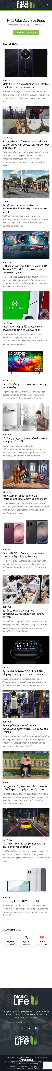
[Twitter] (22, 1028)
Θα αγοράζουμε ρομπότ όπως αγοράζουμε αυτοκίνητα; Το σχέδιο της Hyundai (25, 728)
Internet (7, 783)
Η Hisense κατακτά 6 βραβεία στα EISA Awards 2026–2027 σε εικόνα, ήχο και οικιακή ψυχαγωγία (25, 269)
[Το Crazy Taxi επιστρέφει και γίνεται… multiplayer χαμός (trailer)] (26, 822)
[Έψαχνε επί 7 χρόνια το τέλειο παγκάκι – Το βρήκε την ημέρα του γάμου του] (26, 765)
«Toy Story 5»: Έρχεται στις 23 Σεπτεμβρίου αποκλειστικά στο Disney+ (26, 497)
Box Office (7, 138)
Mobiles (6, 80)
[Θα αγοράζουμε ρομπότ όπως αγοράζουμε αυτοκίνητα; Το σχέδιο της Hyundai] (26, 704)
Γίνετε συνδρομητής (42, 937)
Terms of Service (28, 1064)
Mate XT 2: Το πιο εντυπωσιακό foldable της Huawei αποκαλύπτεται (26, 85)
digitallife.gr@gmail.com (36, 1022)
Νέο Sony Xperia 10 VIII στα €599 (21, 901)
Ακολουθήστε (26, 936)
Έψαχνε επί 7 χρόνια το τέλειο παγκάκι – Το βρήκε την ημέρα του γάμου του (25, 788)
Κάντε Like (10, 936)
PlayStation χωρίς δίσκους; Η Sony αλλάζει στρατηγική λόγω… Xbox (22, 328)
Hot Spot (7, 262)
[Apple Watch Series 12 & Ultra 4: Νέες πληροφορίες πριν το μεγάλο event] (26, 650)
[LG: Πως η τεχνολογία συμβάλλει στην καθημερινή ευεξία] (26, 417)
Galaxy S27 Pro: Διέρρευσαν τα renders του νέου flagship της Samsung (25, 555)
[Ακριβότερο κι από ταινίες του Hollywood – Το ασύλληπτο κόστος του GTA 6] (26, 184)
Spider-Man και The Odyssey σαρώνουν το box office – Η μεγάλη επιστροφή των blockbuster (26, 144)
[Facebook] (16, 1028)
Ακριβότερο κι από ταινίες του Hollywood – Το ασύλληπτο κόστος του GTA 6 (25, 208)
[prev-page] (4, 921)
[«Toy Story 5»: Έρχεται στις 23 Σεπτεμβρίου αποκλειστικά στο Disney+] (26, 474)
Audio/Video (8, 380)
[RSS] (36, 1028)
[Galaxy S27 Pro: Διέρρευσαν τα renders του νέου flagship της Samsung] (26, 532)
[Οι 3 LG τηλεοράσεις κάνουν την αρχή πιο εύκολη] (26, 363)
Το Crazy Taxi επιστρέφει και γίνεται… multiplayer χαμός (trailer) (24, 845)
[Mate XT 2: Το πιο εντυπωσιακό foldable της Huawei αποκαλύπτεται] (26, 63)
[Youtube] (29, 1028)
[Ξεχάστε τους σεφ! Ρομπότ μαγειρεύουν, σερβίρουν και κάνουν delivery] (26, 589)
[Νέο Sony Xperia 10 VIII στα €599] (26, 880)
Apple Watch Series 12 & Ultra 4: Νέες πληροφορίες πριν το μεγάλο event (24, 673)
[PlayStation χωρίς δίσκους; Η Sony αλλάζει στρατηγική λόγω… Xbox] (26, 305)
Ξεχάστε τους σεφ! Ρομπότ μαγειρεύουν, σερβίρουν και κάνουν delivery (23, 613)
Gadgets (6, 668)
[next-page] (8, 921)
